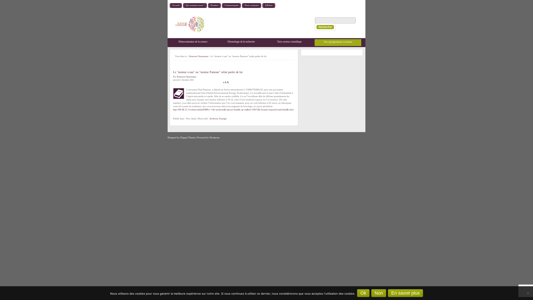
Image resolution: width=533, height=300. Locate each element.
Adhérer (269, 5)
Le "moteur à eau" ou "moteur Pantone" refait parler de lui (208, 72)
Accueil (175, 5)
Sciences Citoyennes (198, 56)
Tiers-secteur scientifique (289, 41)
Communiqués (231, 5)
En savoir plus (405, 293)
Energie (223, 118)
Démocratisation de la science (192, 41)
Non (379, 293)
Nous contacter (251, 5)
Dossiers (214, 5)
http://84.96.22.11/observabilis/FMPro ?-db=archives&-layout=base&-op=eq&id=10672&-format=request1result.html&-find (233, 109)
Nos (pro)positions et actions (338, 41)
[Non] (528, 293)
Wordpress (214, 137)
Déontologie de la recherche (241, 41)
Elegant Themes (188, 137)
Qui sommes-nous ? (195, 5)
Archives (213, 118)
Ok (363, 293)
